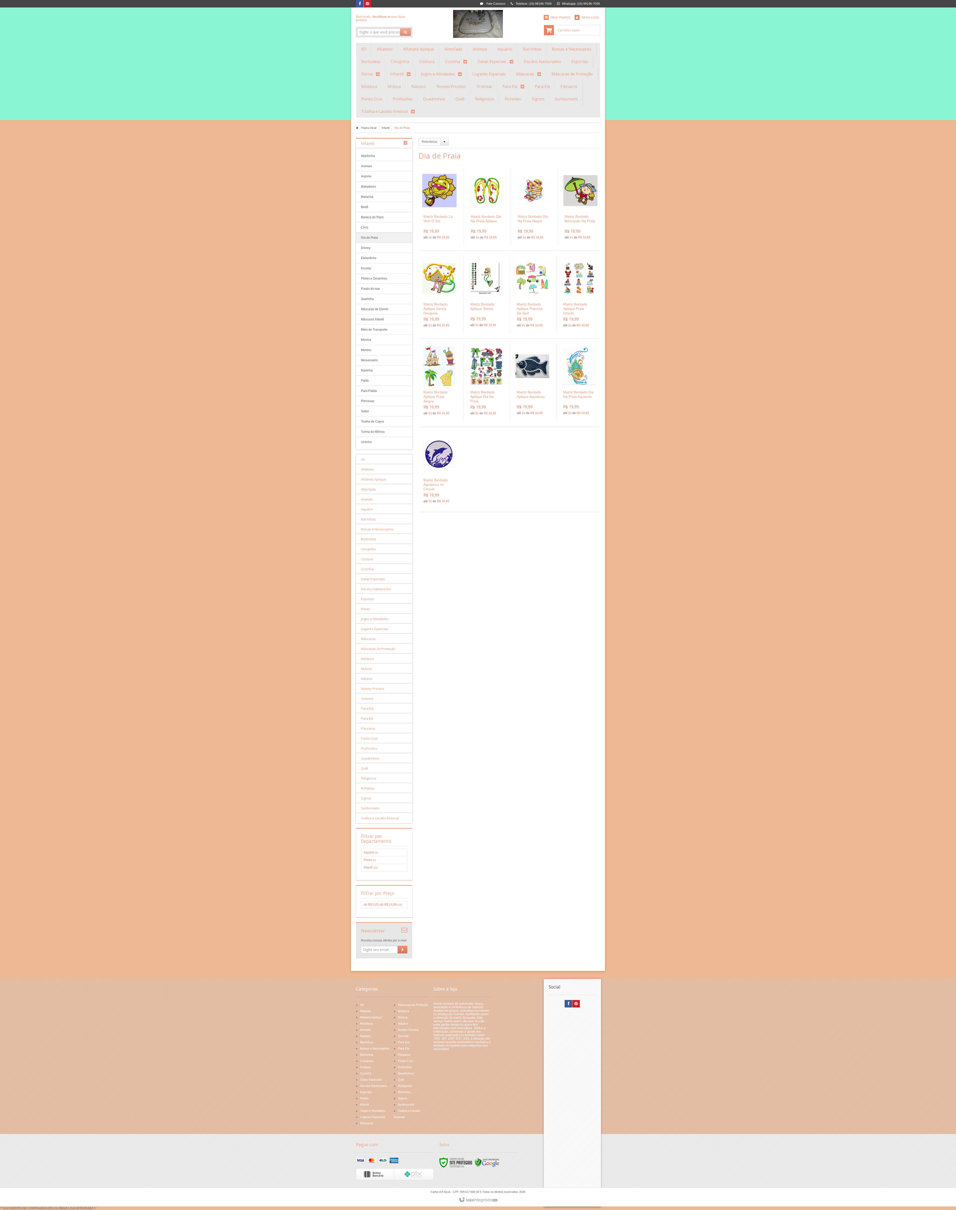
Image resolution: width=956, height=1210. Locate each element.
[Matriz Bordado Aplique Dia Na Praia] (486, 383)
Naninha (367, 370)
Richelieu (404, 1092)
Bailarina (367, 197)
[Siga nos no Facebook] (359, 4)
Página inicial (368, 127)
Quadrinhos (406, 1073)
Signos (402, 1098)
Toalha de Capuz (372, 421)
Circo (364, 227)
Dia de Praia (369, 237)
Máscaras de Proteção (413, 1005)
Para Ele (404, 1048)
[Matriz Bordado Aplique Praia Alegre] (439, 383)
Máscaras (366, 1123)
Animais (366, 166)
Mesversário (369, 360)
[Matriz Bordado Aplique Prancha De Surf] (532, 295)
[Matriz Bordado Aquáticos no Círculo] (439, 470)
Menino (366, 350)
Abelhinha (368, 156)
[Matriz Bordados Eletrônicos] (477, 24)
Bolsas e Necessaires (374, 1048)
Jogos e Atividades (372, 1111)
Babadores (368, 186)
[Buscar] (405, 32)
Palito (365, 380)
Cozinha (365, 1073)
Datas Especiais (371, 1079)
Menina (366, 340)
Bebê (364, 207)
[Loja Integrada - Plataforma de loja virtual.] (478, 1200)
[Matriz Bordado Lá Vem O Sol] (439, 207)
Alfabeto (365, 1011)
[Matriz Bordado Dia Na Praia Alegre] (533, 207)
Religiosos (405, 1086)
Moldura (403, 1011)
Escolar (366, 268)
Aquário (371, 852)
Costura (365, 1067)
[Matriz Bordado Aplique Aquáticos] (532, 382)
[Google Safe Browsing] (487, 1162)
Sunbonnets (406, 1104)
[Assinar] (402, 949)
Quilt (401, 1079)
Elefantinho (368, 258)
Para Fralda (369, 391)
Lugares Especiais (372, 1117)
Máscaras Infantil (372, 319)
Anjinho (366, 176)
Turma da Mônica (373, 431)
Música (403, 1017)
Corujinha (366, 1061)
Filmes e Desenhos (374, 278)
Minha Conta (590, 17)
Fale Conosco (495, 3)
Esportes (366, 1092)
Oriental (403, 1036)
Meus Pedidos (560, 17)
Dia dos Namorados (373, 1086)
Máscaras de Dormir (374, 309)
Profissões (405, 1067)
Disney (365, 248)
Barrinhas (366, 1042)
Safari (365, 411)
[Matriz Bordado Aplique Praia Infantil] (578, 295)
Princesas (367, 401)
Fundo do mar (370, 288)
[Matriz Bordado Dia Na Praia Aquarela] (578, 382)
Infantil (385, 127)
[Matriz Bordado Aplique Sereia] (486, 294)
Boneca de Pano (372, 217)
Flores (370, 860)
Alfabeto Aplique (371, 1017)
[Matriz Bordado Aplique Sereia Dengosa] (439, 295)
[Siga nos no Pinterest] (367, 4)
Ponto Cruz (405, 1061)
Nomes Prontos (408, 1030)
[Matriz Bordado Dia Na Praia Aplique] (486, 207)
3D (362, 1005)
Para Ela (404, 1042)
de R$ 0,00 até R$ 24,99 (383, 904)
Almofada (366, 1023)
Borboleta (366, 1055)
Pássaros (404, 1055)
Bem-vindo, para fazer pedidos (380, 18)
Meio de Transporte (374, 329)
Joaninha (367, 299)
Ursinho (366, 442)
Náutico (403, 1023)
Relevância (429, 141)
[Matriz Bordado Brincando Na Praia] (580, 207)
